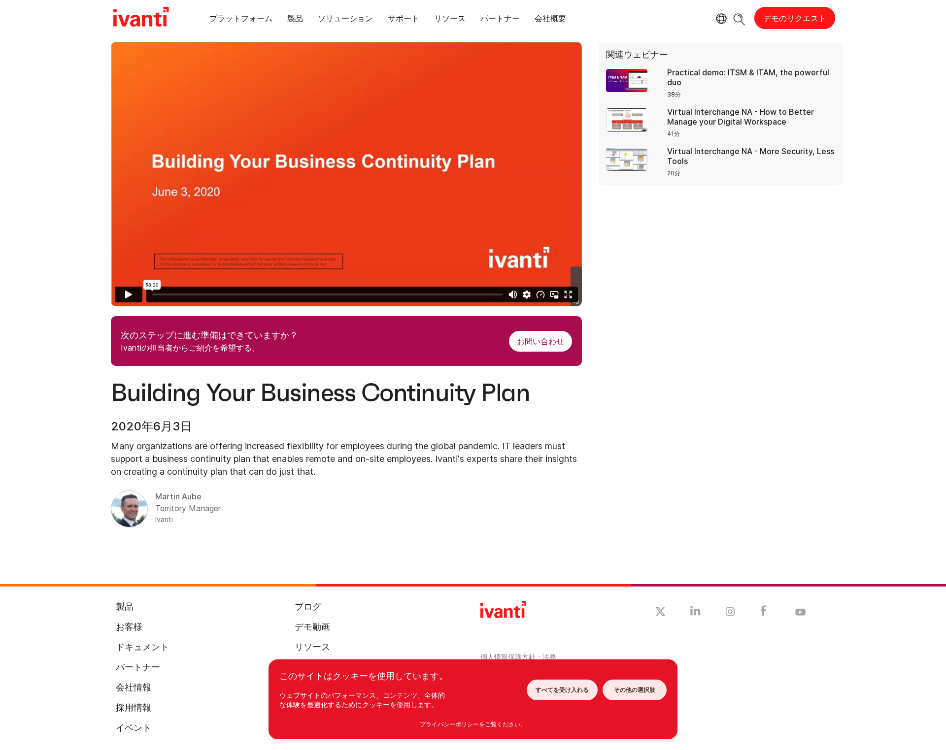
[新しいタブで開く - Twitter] (660, 613)
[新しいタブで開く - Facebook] (763, 613)
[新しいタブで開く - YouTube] (800, 613)
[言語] (720, 19)
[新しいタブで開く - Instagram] (730, 613)
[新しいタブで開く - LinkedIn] (695, 613)
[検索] (739, 18)
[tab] (241, 20)
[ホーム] (141, 18)
